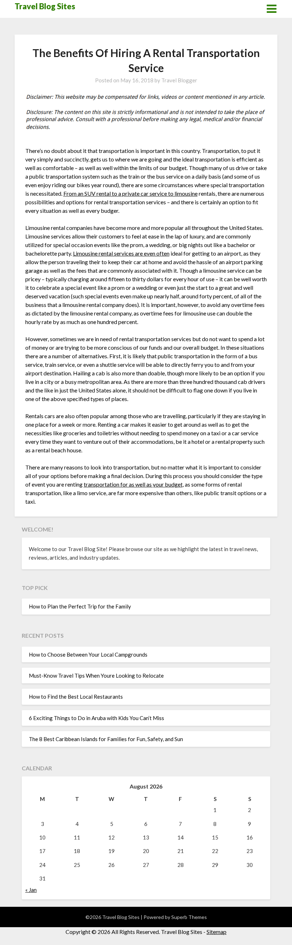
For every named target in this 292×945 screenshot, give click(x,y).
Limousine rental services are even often (121, 253)
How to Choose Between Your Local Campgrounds (88, 654)
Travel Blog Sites (45, 6)
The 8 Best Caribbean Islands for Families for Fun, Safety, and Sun (106, 739)
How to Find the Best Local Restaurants (76, 696)
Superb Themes (189, 917)
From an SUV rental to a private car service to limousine (130, 193)
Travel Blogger (179, 80)
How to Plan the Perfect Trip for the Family (80, 606)
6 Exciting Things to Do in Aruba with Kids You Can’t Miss (96, 718)
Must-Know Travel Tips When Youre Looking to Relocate (96, 675)
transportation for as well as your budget (133, 484)
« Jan (31, 890)
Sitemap (216, 931)
